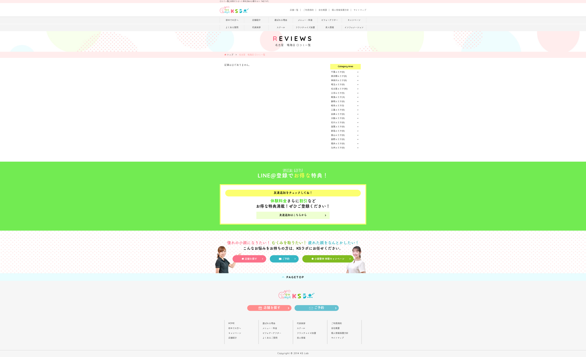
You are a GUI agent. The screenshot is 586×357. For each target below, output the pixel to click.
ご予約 (285, 259)
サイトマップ (337, 338)
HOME (231, 323)
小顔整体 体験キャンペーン (329, 259)
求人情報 (301, 338)
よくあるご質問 (269, 338)
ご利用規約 (336, 323)
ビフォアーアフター (271, 333)
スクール (301, 328)
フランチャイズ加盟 (306, 333)
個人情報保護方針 (339, 333)
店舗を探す (251, 259)
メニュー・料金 (269, 328)
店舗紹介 (232, 338)
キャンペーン (234, 333)
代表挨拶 (301, 323)
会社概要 (335, 328)
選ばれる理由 (268, 323)
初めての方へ (234, 328)
